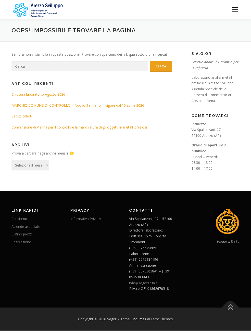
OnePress (138, 319)
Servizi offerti (22, 116)
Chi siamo (19, 218)
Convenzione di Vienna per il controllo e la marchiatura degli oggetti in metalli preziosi (79, 127)
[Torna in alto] (230, 307)
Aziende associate (26, 226)
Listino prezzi (22, 234)
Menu (235, 9)
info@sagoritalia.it (143, 283)
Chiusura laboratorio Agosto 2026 (38, 94)
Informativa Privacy (85, 218)
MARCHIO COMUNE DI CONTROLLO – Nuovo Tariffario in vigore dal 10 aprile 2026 (78, 105)
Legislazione (21, 242)
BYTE (235, 241)
